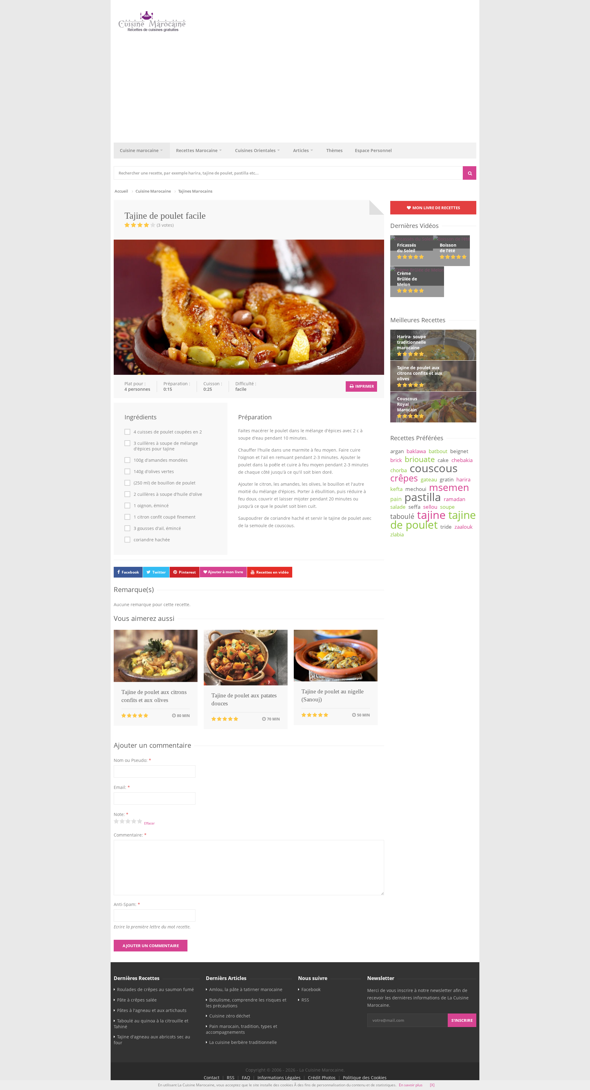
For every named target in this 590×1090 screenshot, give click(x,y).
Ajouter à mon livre (225, 571)
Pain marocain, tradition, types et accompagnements (241, 1029)
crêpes (404, 478)
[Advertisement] (295, 86)
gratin (447, 479)
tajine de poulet (433, 520)
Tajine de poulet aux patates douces (244, 699)
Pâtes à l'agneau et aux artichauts (152, 1010)
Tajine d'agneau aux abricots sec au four (152, 1039)
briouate (420, 459)
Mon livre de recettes (435, 207)
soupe (447, 506)
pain (396, 499)
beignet (459, 451)
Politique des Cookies (365, 1077)
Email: (122, 787)
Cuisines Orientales (255, 150)
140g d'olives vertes (154, 471)
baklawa (416, 451)
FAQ (246, 1077)
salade (398, 506)
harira (463, 479)
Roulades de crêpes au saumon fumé (155, 989)
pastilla (422, 496)
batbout (438, 451)
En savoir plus (411, 1085)
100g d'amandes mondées (161, 460)
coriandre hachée (152, 540)
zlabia (397, 534)
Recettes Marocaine (197, 150)
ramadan (454, 499)
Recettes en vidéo (272, 572)
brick (396, 460)
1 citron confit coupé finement (164, 517)
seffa (414, 506)
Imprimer (364, 386)
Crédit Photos (322, 1077)
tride (446, 526)
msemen (449, 487)
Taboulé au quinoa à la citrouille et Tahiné (151, 1023)
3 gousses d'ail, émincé (157, 528)
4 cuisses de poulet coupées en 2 (168, 432)
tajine (431, 514)
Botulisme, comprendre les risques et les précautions (246, 1003)
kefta (396, 488)
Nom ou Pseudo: (132, 760)
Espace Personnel (373, 150)
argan (397, 451)
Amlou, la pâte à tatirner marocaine (245, 989)
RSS (305, 1000)
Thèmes (334, 150)
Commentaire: (130, 835)
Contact (211, 1077)
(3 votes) (165, 225)
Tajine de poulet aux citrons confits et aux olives (154, 696)
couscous (434, 468)
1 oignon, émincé (151, 505)
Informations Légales (279, 1077)
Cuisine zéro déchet (229, 1016)
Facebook (130, 572)
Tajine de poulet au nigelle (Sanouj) (332, 695)
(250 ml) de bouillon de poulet (164, 483)
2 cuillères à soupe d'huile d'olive (168, 494)
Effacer (149, 823)
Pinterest (187, 572)
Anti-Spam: (127, 904)
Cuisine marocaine (139, 150)
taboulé (402, 516)
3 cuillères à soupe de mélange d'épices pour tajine (166, 446)
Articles (301, 150)
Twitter (159, 572)
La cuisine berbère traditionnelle (243, 1042)
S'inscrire (462, 1020)
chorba (398, 470)
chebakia (462, 460)
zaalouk (463, 526)
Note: (121, 814)
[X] (432, 1085)
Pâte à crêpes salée (137, 1000)
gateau (429, 479)
